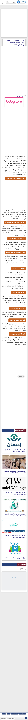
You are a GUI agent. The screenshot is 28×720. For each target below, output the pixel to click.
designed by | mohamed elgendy (7, 718)
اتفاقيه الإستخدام (14, 713)
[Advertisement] (14, 23)
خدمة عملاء (21, 376)
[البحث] (7, 2)
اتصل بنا (4, 713)
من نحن (8, 713)
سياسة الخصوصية (22, 713)
